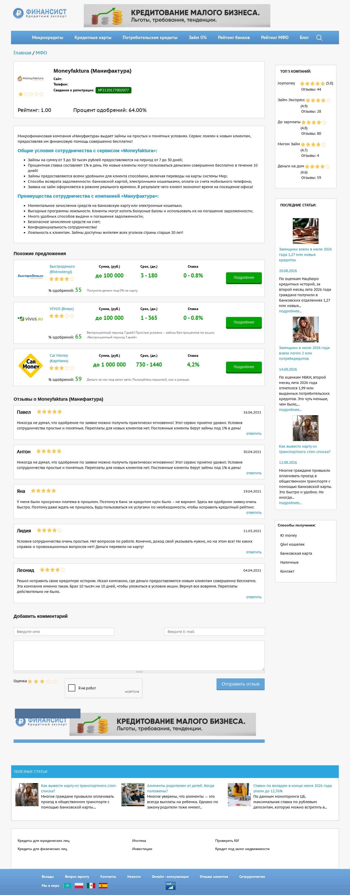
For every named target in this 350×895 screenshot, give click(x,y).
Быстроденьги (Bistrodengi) (62, 269)
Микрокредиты (47, 37)
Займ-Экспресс (291, 100)
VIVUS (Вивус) (62, 308)
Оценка (20, 681)
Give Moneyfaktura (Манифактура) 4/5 (48, 681)
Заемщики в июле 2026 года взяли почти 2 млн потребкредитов (304, 353)
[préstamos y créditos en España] (103, 885)
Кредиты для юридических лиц (43, 841)
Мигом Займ (289, 144)
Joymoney (286, 83)
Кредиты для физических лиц (42, 849)
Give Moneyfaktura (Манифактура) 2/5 (36, 681)
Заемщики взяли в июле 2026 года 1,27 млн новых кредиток (305, 254)
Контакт (287, 571)
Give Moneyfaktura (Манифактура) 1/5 (30, 681)
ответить (253, 433)
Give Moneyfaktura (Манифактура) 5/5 (55, 681)
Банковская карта (296, 553)
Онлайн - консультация (170, 876)
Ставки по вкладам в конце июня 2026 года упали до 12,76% (292, 788)
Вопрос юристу (77, 876)
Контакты (108, 876)
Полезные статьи (30, 772)
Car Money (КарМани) (59, 358)
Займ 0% (198, 37)
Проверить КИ (227, 841)
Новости (134, 876)
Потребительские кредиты (150, 37)
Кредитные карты (93, 37)
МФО (41, 53)
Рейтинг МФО (275, 37)
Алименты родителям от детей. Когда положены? (180, 788)
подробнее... (290, 311)
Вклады (48, 876)
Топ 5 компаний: (295, 71)
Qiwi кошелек (292, 544)
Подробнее (244, 277)
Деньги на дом (291, 166)
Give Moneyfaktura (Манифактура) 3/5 (42, 681)
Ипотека (139, 841)
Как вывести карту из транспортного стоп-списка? (79, 788)
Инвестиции (142, 849)
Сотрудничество (252, 876)
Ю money (288, 535)
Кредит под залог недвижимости (242, 849)
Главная (22, 53)
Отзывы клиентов (214, 876)
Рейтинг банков (234, 37)
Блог (304, 37)
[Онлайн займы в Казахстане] (67, 885)
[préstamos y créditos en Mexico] (91, 885)
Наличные (289, 562)
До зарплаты (289, 122)
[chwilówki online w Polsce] (79, 885)
